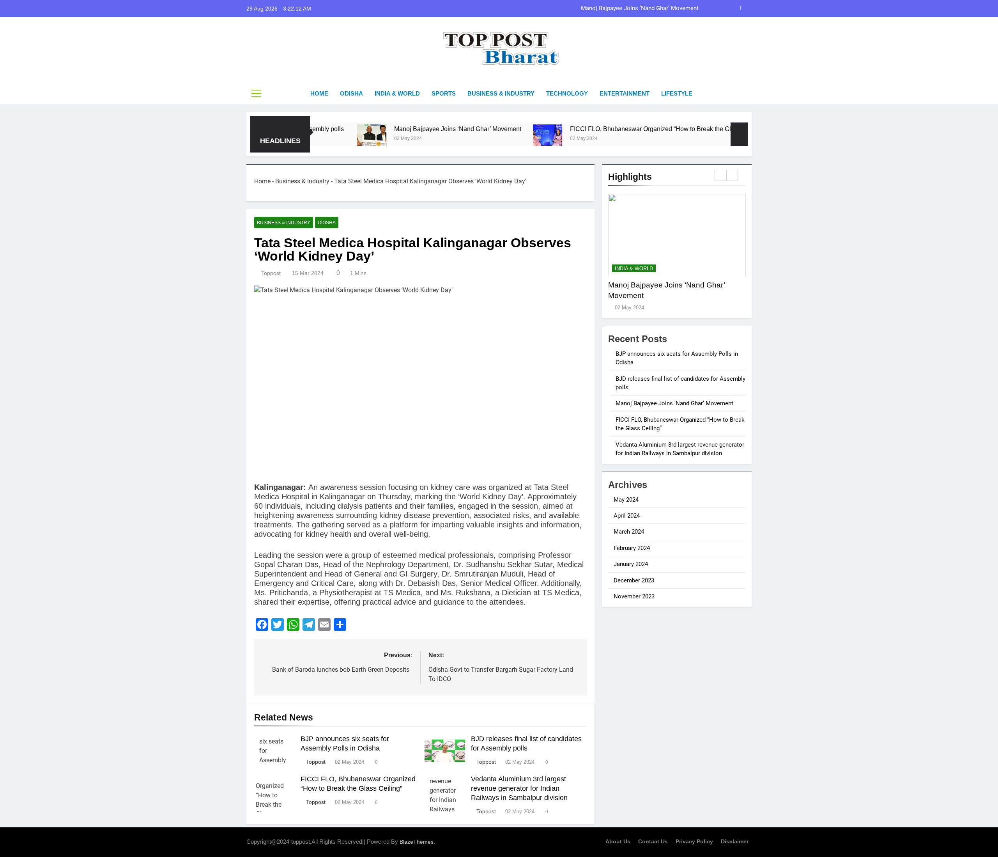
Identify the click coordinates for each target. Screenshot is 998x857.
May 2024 (626, 499)
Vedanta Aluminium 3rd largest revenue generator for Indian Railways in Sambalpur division (519, 788)
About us (617, 841)
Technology (567, 93)
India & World (397, 93)
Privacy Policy (694, 841)
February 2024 (632, 548)
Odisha (351, 93)
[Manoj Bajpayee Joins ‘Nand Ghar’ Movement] (339, 139)
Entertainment (624, 93)
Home (319, 93)
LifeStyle (676, 93)
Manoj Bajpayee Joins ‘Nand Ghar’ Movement (640, 8)
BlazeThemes (417, 842)
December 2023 (634, 580)
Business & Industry (500, 93)
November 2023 (634, 596)
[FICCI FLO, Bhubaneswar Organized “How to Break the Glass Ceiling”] (515, 139)
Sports (444, 93)
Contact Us (653, 841)
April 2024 (627, 515)
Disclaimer (734, 841)
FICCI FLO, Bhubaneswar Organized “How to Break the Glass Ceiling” (635, 128)
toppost (271, 273)
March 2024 (629, 531)
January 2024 (631, 564)
